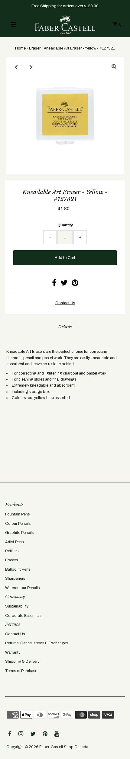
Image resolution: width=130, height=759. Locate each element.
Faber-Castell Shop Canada (63, 747)
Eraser (35, 48)
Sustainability (16, 606)
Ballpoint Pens (17, 569)
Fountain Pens (17, 514)
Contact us (65, 303)
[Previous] (16, 67)
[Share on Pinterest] (75, 284)
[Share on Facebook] (54, 284)
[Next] (30, 67)
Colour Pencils (18, 523)
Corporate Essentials (23, 616)
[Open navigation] (13, 24)
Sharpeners (15, 578)
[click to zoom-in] (114, 67)
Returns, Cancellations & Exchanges (36, 643)
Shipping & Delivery (22, 661)
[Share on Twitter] (64, 284)
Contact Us (15, 634)
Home (20, 48)
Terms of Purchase (21, 671)
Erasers (11, 560)
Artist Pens (14, 542)
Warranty (12, 652)
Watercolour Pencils (22, 588)
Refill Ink (12, 551)
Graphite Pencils (19, 533)
